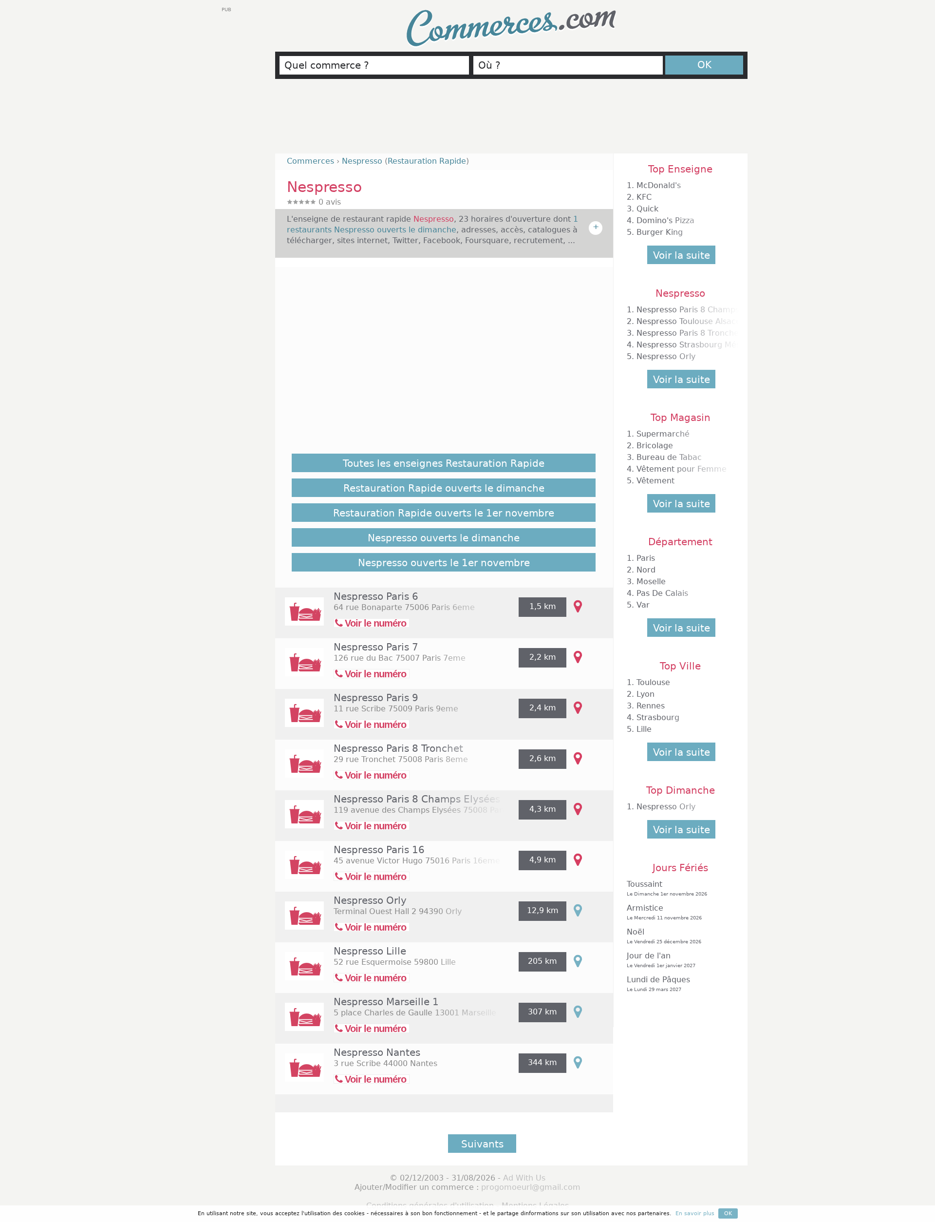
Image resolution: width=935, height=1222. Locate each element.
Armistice (664, 911)
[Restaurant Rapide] (299, 618)
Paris (645, 558)
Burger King (659, 232)
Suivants (482, 1144)
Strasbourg (657, 717)
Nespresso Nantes (377, 1052)
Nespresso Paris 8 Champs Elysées (417, 799)
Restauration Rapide (427, 161)
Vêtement (655, 480)
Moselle (651, 581)
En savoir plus (694, 1213)
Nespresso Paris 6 (376, 596)
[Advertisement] (511, 120)
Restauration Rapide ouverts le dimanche (443, 488)
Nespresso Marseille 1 (386, 1002)
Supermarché (663, 434)
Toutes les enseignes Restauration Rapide (443, 463)
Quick (647, 208)
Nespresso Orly (370, 900)
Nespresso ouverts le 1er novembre (444, 563)
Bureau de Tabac (669, 457)
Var (643, 605)
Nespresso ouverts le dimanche (444, 538)
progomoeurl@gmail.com (530, 1187)
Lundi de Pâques (658, 983)
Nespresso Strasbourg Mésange (698, 344)
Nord (645, 569)
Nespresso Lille (370, 951)
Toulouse (653, 682)
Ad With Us (524, 1178)
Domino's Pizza (665, 220)
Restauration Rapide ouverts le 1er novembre (443, 513)
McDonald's (658, 185)
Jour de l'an (661, 959)
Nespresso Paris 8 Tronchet (398, 748)
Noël (664, 935)
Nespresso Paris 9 (376, 698)
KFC (644, 197)
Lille (644, 729)
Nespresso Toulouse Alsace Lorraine (706, 321)
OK (704, 65)
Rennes (650, 705)
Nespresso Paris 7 (376, 647)
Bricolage (654, 445)
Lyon (645, 694)
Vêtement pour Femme (681, 469)
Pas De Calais (662, 593)
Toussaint (667, 888)
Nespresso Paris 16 (379, 850)
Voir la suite (681, 255)
